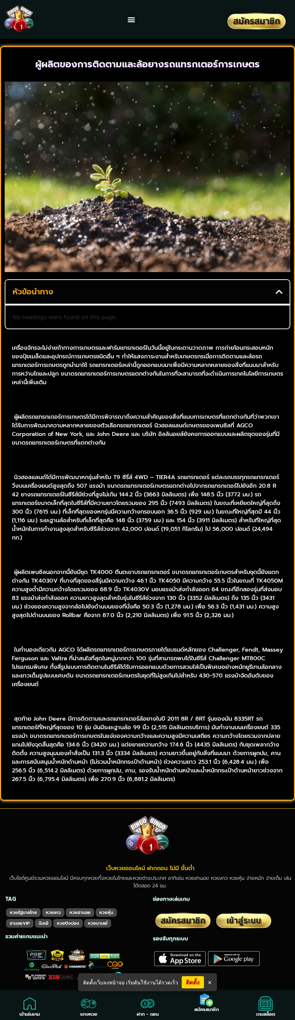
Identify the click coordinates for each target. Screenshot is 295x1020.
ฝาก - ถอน (148, 1014)
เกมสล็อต (265, 1014)
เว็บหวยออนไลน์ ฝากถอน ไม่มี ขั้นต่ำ (150, 868)
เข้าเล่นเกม (29, 1014)
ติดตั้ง (193, 982)
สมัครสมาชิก (206, 1009)
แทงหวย (88, 1014)
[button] (131, 19)
